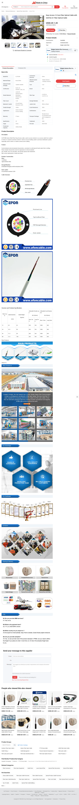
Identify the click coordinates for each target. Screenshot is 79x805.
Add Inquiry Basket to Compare (23, 50)
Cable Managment (25, 751)
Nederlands (51, 794)
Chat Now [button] (62, 30)
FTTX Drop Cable (44, 748)
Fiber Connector (6, 768)
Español (17, 794)
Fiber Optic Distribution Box (27, 753)
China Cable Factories (8, 775)
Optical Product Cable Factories (53, 775)
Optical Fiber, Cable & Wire (22, 11)
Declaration (55, 799)
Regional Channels (62, 791)
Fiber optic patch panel (7, 753)
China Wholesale (37, 791)
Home (3, 11)
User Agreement (48, 799)
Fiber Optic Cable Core (24, 779)
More (3, 785)
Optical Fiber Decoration (54, 768)
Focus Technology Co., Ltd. (29, 799)
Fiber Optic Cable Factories (22, 775)
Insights (42, 792)
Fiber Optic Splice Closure (46, 753)
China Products (14, 791)
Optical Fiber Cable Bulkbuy (28, 783)
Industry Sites (54, 791)
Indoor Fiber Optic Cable (26, 748)
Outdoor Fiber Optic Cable (8, 748)
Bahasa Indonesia (44, 795)
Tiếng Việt (37, 795)
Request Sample (71, 33)
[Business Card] (75, 74)
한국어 (60, 794)
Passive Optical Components (46, 751)
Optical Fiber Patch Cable (39, 779)
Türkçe (32, 795)
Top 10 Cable (6, 783)
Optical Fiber (32, 11)
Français (28, 794)
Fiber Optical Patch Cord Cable (66, 779)
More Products (62, 753)
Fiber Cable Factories (37, 775)
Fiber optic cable (62, 751)
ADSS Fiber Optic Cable (63, 748)
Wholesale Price (46, 791)
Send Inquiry (50, 30)
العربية (56, 794)
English (12, 794)
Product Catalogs (23, 745)
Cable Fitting (5, 751)
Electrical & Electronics (10, 11)
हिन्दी (69, 794)
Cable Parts (30, 768)
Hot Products (6, 791)
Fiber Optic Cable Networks (9, 779)
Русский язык (34, 794)
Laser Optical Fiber (40, 768)
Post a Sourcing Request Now (20, 680)
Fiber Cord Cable (52, 779)
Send (15, 677)
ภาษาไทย (74, 794)
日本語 (65, 794)
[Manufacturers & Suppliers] (39, 2)
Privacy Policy (62, 799)
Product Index (71, 791)
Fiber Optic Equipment (19, 768)
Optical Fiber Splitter (68, 768)
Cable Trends (15, 783)
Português (23, 794)
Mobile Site (37, 792)
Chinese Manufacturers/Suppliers (26, 791)
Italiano (40, 794)
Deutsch (45, 794)
